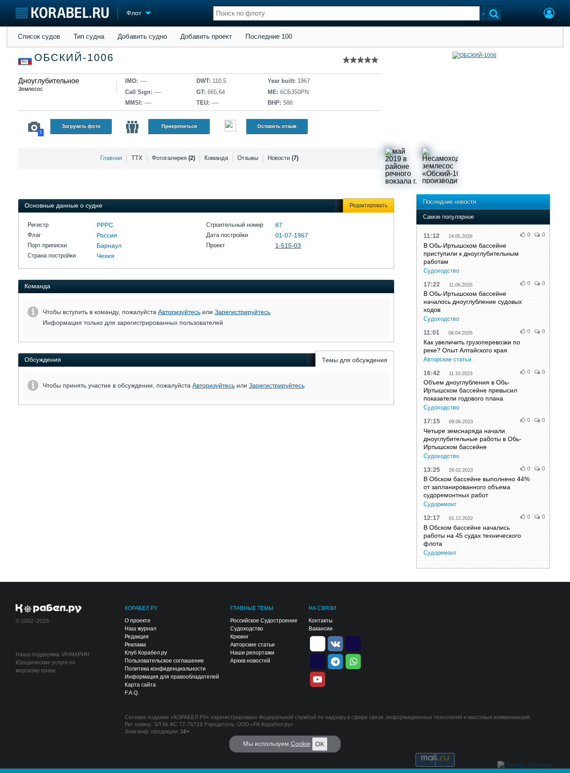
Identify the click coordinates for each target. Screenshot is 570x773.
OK (319, 744)
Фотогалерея (173, 158)
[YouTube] (317, 679)
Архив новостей (250, 661)
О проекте (138, 621)
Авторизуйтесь (179, 311)
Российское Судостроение (263, 621)
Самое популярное (448, 216)
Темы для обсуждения (354, 360)
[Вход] (549, 14)
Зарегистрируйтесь (242, 311)
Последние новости (449, 201)
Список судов (39, 36)
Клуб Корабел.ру (146, 653)
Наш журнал (140, 629)
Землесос (30, 89)
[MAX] (317, 661)
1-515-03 (288, 245)
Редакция (137, 637)
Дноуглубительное (48, 81)
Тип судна (88, 36)
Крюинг (239, 637)
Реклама (135, 645)
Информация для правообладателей (172, 677)
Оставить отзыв (277, 126)
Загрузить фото (81, 126)
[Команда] (132, 127)
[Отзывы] (230, 127)
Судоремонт (439, 504)
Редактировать (368, 205)
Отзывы (247, 158)
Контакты (321, 621)
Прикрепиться (179, 126)
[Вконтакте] (335, 643)
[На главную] (62, 12)
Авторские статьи (447, 359)
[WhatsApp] (353, 661)
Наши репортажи (252, 653)
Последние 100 (268, 36)
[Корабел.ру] (49, 609)
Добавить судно (142, 36)
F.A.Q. (132, 693)
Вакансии (321, 629)
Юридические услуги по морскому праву (45, 666)
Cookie (300, 743)
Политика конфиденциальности (165, 669)
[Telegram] (335, 661)
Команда (216, 158)
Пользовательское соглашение (164, 661)
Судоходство (441, 270)
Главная (111, 158)
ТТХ (136, 158)
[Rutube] (353, 643)
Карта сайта (140, 685)
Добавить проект (206, 36)
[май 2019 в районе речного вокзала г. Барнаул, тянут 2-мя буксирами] (403, 166)
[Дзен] (317, 643)
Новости (283, 158)
